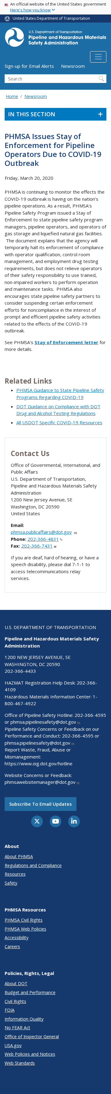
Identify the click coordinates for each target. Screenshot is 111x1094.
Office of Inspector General (32, 1036)
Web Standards (20, 1063)
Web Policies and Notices (30, 1054)
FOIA (9, 1010)
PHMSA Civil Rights (24, 920)
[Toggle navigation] (98, 57)
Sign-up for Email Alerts (29, 66)
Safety (11, 883)
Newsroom (73, 66)
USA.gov (13, 1045)
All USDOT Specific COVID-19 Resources (59, 422)
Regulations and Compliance (33, 865)
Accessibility (16, 937)
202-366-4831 (43, 539)
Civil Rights (15, 1001)
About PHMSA (19, 856)
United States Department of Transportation (51, 18)
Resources (15, 874)
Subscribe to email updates (40, 804)
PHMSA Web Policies (25, 929)
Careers (12, 946)
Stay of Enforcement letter (66, 342)
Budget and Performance (30, 992)
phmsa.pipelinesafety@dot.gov (43, 722)
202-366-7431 (37, 546)
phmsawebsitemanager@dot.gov (40, 782)
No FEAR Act (17, 1027)
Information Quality (24, 1019)
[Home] (55, 39)
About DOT (16, 983)
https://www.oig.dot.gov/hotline (38, 763)
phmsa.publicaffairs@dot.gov (41, 532)
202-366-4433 (20, 671)
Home (12, 96)
